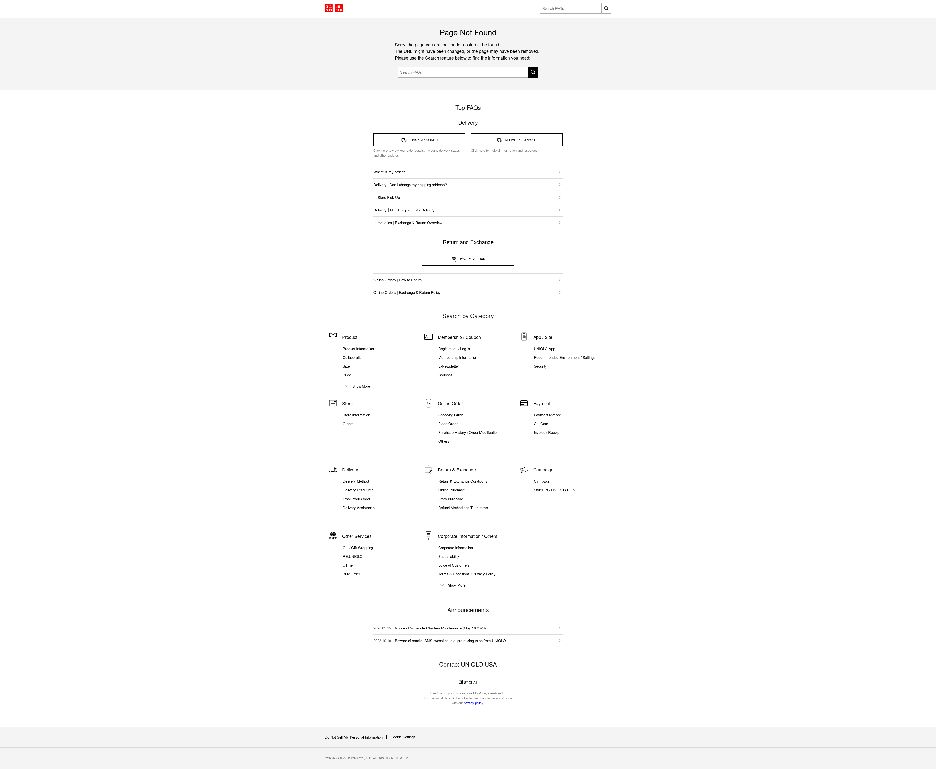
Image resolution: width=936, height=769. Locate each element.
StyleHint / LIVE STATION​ (554, 490)
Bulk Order (351, 573)
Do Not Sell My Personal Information (354, 737)
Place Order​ (448, 423)
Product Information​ (358, 348)
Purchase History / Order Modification (468, 432)
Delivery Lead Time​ (358, 490)
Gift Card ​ (541, 423)
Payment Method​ (547, 414)
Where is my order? (389, 171)
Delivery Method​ (356, 481)
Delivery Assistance (359, 507)
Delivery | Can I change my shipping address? (410, 184)
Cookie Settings (403, 737)
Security (540, 366)
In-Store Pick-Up (386, 197)
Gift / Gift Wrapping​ (358, 547)
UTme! (348, 565)
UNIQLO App (544, 348)
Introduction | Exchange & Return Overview (407, 222)
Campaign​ (542, 481)
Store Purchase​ (450, 498)
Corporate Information (455, 547)
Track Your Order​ (356, 498)
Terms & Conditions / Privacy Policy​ (467, 573)
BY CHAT (470, 682)
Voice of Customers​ (454, 565)
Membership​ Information (457, 357)
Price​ (347, 374)
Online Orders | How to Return (397, 279)
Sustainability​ (448, 556)
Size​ (346, 366)
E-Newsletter (448, 366)
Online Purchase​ (451, 490)
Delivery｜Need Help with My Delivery (404, 209)
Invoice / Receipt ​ (547, 432)
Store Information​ (356, 414)
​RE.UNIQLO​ (353, 556)
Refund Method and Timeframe (463, 507)
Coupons (445, 374)
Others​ (348, 423)
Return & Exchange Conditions (462, 481)
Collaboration (353, 357)
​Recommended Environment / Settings (564, 357)
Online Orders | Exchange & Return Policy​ (407, 292)
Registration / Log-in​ (454, 348)
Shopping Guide (451, 414)
